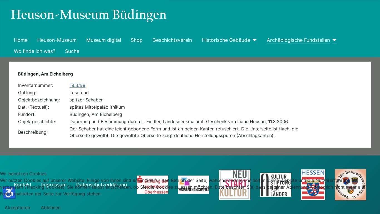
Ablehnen (50, 207)
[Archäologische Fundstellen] (333, 40)
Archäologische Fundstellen (298, 40)
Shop (137, 40)
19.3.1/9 (77, 85)
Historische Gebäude (226, 40)
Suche (72, 51)
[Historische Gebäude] (253, 40)
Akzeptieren (17, 207)
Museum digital (103, 40)
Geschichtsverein (172, 40)
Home (21, 40)
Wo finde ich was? (34, 51)
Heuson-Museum (57, 40)
